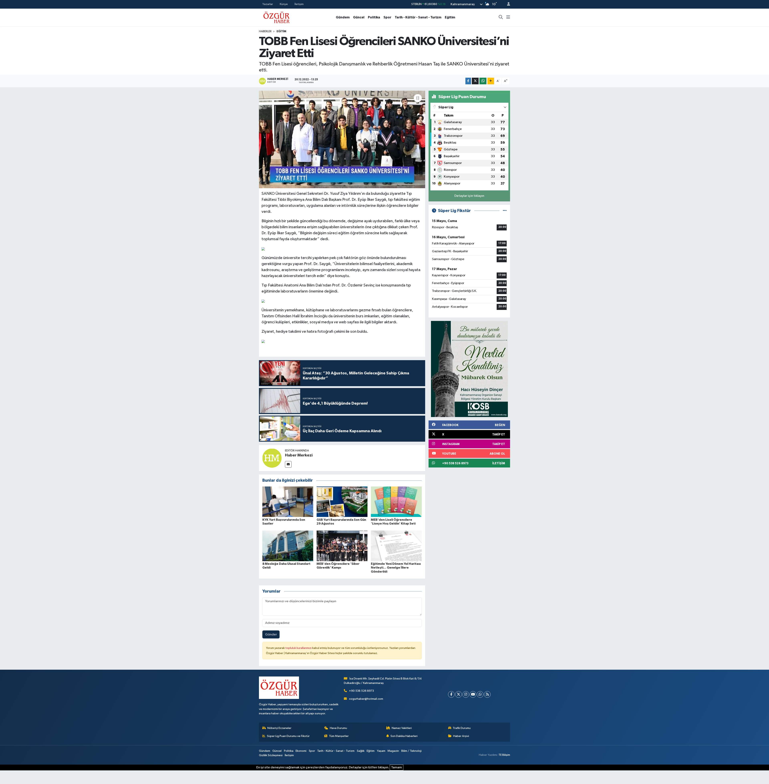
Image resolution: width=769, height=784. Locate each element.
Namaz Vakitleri (402, 728)
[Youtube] (473, 694)
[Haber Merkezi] (272, 458)
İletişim (299, 4)
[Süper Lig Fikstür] (505, 210)
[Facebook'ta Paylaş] (468, 81)
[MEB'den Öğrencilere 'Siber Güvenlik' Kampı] (342, 546)
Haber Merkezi (299, 455)
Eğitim (450, 17)
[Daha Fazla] (490, 81)
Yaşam (381, 750)
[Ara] (501, 17)
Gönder (271, 634)
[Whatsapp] (480, 694)
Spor (387, 17)
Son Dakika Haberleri (404, 736)
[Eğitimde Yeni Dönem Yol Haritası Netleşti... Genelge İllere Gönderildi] (396, 546)
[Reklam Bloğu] (469, 369)
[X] (458, 694)
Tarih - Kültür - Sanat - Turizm (418, 17)
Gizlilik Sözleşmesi (271, 755)
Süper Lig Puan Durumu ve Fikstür (288, 736)
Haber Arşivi (461, 736)
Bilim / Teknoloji (411, 750)
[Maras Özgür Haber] (276, 17)
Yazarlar (267, 4)
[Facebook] (451, 694)
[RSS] (487, 694)
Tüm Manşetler (339, 736)
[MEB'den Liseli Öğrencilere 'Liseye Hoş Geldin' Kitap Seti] (396, 501)
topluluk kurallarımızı (298, 647)
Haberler (265, 31)
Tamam (396, 767)
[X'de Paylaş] (475, 81)
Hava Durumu (338, 728)
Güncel (358, 17)
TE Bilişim (504, 754)
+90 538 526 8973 (361, 690)
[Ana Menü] (508, 17)
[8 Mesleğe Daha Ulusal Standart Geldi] (287, 546)
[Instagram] (465, 694)
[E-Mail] (288, 464)
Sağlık (360, 750)
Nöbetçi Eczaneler (279, 728)
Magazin (393, 750)
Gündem (343, 17)
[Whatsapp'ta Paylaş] (482, 81)
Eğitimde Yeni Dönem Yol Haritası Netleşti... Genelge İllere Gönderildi (396, 567)
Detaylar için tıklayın (469, 196)
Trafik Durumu (462, 728)
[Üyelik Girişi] (507, 4)
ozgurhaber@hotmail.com (366, 698)
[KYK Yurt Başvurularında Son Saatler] (287, 501)
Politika (374, 17)
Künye (284, 4)
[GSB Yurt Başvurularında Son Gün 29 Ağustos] (342, 501)
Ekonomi (301, 750)
